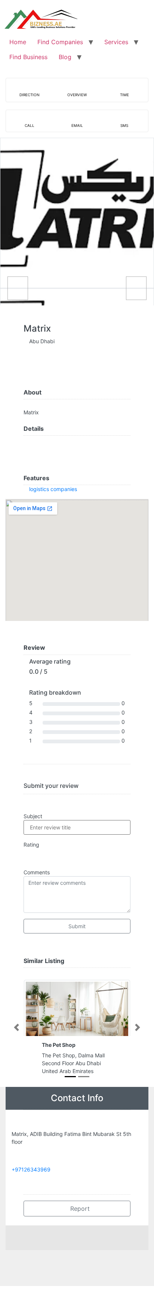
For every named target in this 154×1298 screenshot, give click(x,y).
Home (17, 42)
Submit (77, 926)
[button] (16, 1027)
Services (116, 42)
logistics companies (53, 489)
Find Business (28, 57)
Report (79, 1208)
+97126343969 (31, 1169)
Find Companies (60, 42)
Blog (65, 57)
